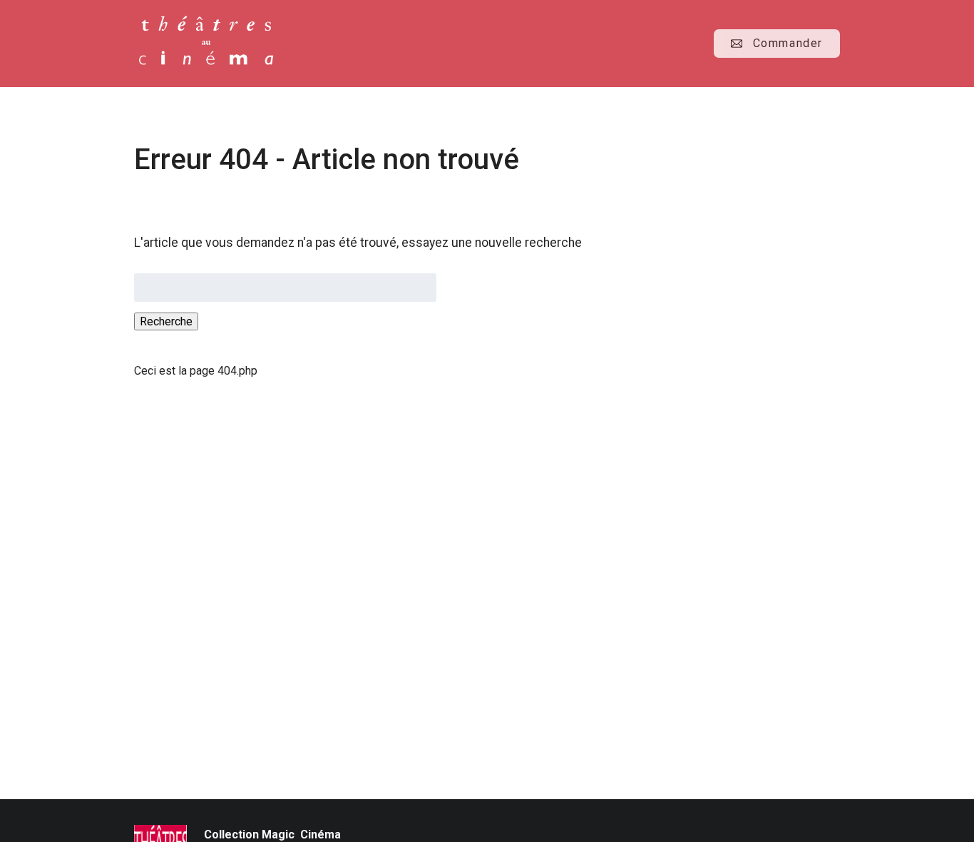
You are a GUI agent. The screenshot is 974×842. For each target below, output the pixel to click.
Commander (788, 43)
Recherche (166, 321)
